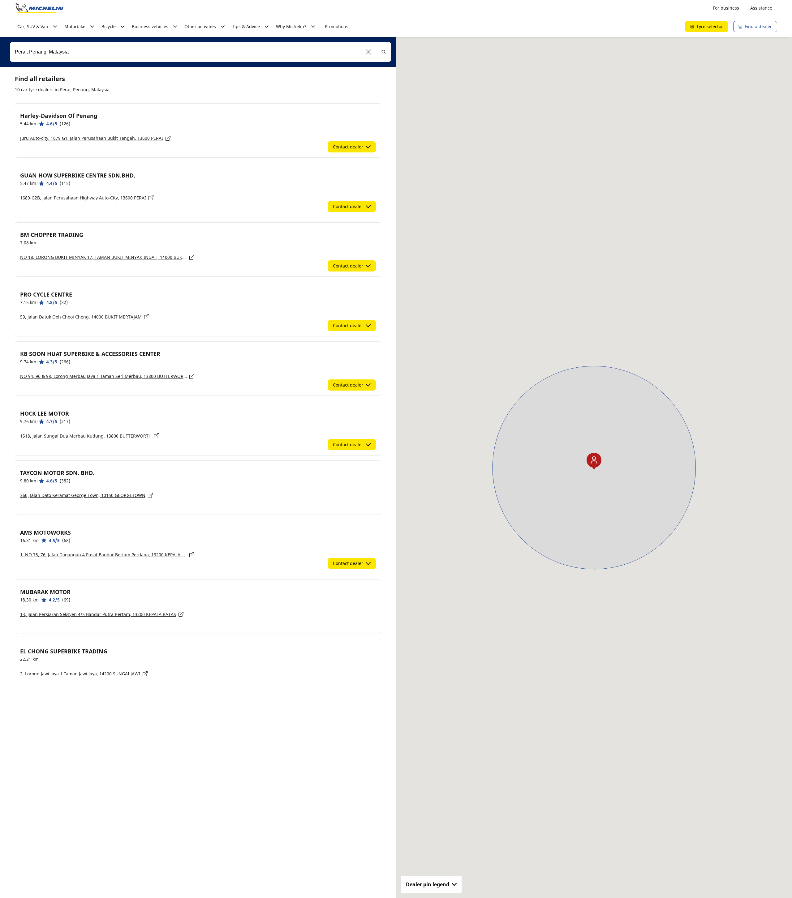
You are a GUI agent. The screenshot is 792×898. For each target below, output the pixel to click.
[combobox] (200, 52)
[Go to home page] (39, 8)
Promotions (336, 26)
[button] (368, 52)
